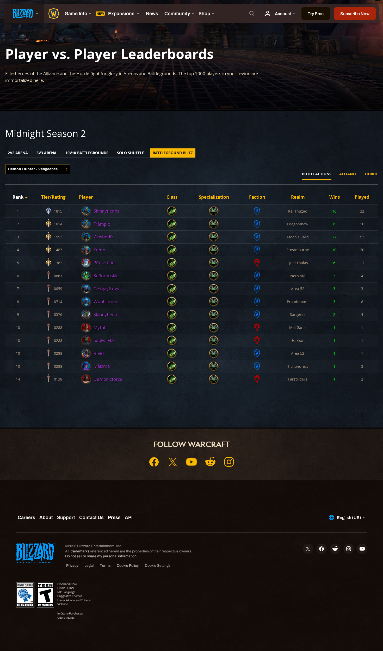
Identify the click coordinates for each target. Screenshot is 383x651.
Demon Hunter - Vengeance (33, 169)
